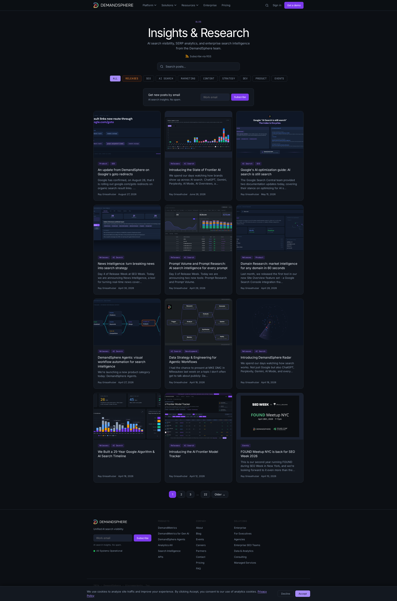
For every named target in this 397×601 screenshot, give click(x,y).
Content (208, 78)
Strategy (228, 78)
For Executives (242, 533)
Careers (201, 545)
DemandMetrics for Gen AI (173, 533)
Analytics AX (165, 545)
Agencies (239, 539)
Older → (220, 494)
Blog (198, 533)
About (199, 527)
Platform (148, 5)
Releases (132, 78)
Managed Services (245, 562)
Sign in (277, 5)
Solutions (167, 5)
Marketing (188, 78)
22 (205, 494)
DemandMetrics (167, 527)
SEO (148, 78)
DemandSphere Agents (171, 539)
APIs (160, 556)
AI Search (166, 78)
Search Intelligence (169, 550)
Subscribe (240, 97)
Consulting (240, 556)
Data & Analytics (243, 550)
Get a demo (294, 5)
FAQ (198, 568)
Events (279, 78)
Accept (303, 593)
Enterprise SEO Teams (247, 545)
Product (261, 78)
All (115, 78)
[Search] (267, 5)
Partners (201, 550)
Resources (188, 5)
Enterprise (210, 5)
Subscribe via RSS (200, 56)
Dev (245, 78)
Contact (200, 556)
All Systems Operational (109, 550)
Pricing (226, 5)
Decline (285, 593)
